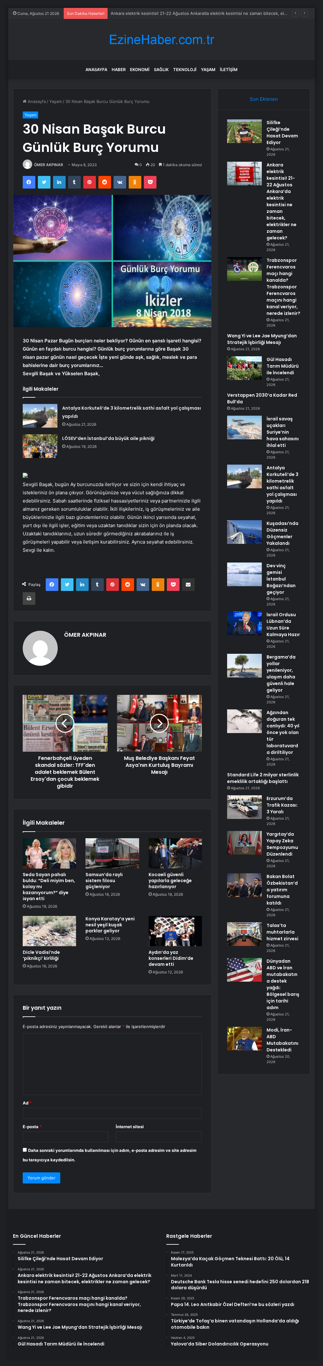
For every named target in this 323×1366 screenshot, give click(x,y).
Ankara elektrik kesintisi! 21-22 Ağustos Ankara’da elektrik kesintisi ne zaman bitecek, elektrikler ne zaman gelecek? (282, 201)
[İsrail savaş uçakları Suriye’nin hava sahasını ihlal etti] (244, 427)
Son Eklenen (264, 99)
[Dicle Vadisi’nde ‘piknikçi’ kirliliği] (49, 931)
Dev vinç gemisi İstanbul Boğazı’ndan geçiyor (281, 579)
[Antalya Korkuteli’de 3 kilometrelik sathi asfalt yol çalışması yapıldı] (40, 416)
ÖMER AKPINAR (48, 164)
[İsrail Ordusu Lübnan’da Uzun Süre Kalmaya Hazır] (244, 623)
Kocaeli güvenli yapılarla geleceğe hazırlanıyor (170, 880)
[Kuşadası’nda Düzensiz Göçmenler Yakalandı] (244, 532)
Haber (119, 69)
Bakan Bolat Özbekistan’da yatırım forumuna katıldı (282, 889)
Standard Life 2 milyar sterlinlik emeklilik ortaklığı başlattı (263, 778)
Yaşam (208, 69)
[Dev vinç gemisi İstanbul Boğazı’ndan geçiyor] (244, 574)
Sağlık (161, 69)
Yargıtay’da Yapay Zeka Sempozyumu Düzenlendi (282, 844)
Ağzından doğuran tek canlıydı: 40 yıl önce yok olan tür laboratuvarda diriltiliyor (283, 732)
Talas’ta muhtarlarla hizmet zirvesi (282, 932)
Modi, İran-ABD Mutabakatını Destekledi (282, 1040)
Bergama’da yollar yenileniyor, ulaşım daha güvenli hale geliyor (281, 673)
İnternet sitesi (130, 1126)
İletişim (229, 69)
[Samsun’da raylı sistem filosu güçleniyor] (112, 853)
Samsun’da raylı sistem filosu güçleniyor (104, 880)
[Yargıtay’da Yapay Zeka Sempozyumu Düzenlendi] (244, 843)
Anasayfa (96, 69)
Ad (27, 1102)
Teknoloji (185, 69)
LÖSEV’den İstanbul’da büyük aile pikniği (108, 438)
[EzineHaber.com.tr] (161, 39)
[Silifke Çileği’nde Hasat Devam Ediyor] (244, 131)
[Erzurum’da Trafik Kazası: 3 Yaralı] (244, 807)
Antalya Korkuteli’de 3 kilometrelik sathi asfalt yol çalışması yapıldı (282, 484)
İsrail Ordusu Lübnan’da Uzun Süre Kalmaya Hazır (283, 624)
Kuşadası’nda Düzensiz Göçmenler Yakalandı (282, 533)
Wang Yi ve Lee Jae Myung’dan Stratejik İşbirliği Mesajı (262, 339)
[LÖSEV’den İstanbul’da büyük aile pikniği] (40, 446)
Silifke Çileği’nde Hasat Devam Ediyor (282, 132)
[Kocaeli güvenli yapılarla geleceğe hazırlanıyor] (175, 853)
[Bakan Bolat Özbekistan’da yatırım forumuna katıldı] (244, 885)
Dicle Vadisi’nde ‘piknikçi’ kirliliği (41, 955)
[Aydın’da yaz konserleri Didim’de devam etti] (175, 931)
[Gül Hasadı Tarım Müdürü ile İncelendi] (244, 368)
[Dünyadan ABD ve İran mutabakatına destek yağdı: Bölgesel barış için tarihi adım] (244, 970)
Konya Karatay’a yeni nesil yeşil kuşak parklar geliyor (110, 925)
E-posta (32, 1126)
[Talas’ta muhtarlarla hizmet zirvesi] (244, 934)
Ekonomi (140, 69)
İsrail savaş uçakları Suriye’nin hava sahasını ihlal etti (283, 432)
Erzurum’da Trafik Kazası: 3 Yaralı (282, 805)
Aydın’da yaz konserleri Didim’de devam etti (171, 958)
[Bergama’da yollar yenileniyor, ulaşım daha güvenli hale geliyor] (244, 665)
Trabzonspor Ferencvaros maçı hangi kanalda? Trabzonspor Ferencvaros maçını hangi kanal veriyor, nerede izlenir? (283, 286)
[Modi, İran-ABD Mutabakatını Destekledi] (244, 1038)
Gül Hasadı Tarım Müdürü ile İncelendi (283, 366)
